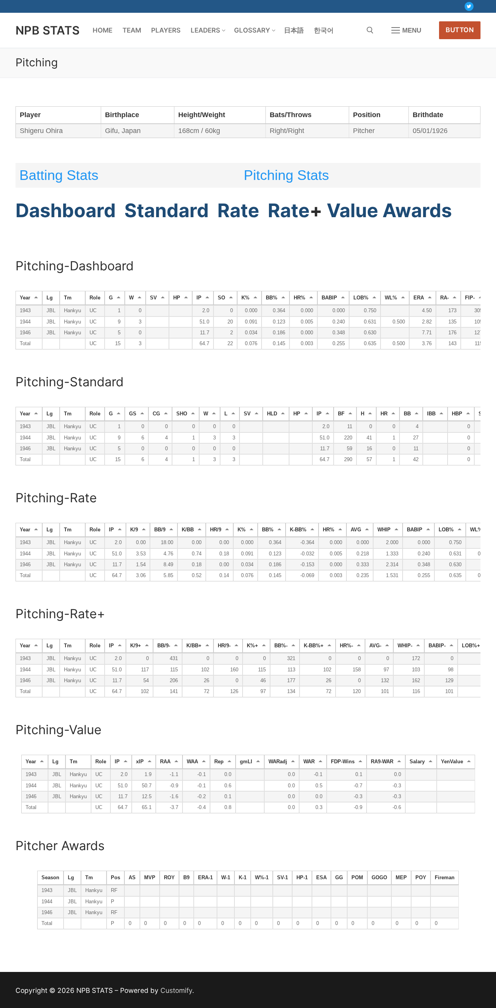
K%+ (252, 645)
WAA (192, 761)
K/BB (188, 530)
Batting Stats (58, 175)
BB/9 (159, 530)
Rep (219, 761)
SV (153, 298)
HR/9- (224, 645)
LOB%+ (471, 645)
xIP (140, 761)
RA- (444, 298)
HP (176, 298)
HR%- (346, 645)
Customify (176, 990)
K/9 (134, 530)
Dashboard (66, 210)
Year (25, 298)
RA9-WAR (382, 761)
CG (156, 414)
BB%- (281, 645)
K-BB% (298, 530)
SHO (181, 414)
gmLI (246, 761)
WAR (309, 761)
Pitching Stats (286, 175)
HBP (457, 414)
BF (341, 414)
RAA (165, 761)
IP (199, 298)
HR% (299, 298)
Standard (166, 210)
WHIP (384, 530)
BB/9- (163, 645)
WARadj (278, 761)
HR (384, 414)
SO (221, 298)
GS (132, 414)
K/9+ (135, 645)
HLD (272, 414)
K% (245, 298)
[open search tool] (370, 30)
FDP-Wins (343, 761)
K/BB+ (194, 645)
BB (407, 414)
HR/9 (215, 530)
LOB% (361, 298)
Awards (417, 210)
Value (352, 210)
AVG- (375, 645)
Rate (238, 210)
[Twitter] (469, 6)
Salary (417, 761)
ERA (418, 298)
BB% (271, 298)
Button (460, 30)
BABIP (329, 298)
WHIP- (405, 645)
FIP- (470, 298)
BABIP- (437, 645)
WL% (391, 298)
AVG (356, 530)
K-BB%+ (314, 645)
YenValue (452, 761)
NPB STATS (48, 30)
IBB (431, 414)
